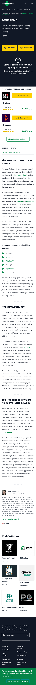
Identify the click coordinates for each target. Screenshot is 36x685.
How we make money (6, 663)
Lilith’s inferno (7, 432)
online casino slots (19, 175)
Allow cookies (13, 681)
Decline (25, 681)
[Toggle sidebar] (32, 3)
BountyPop (30, 201)
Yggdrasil (26, 348)
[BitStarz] (6, 96)
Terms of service (20, 647)
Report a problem (4, 654)
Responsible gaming (21, 663)
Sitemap (20, 659)
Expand (5, 35)
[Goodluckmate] (7, 3)
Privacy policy (22, 652)
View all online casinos (17, 139)
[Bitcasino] (6, 118)
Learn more (8, 561)
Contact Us (5, 650)
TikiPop (20, 201)
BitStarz (11, 48)
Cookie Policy (7, 676)
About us (5, 646)
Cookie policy (21, 655)
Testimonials (6, 659)
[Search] (26, 3)
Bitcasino (28, 48)
